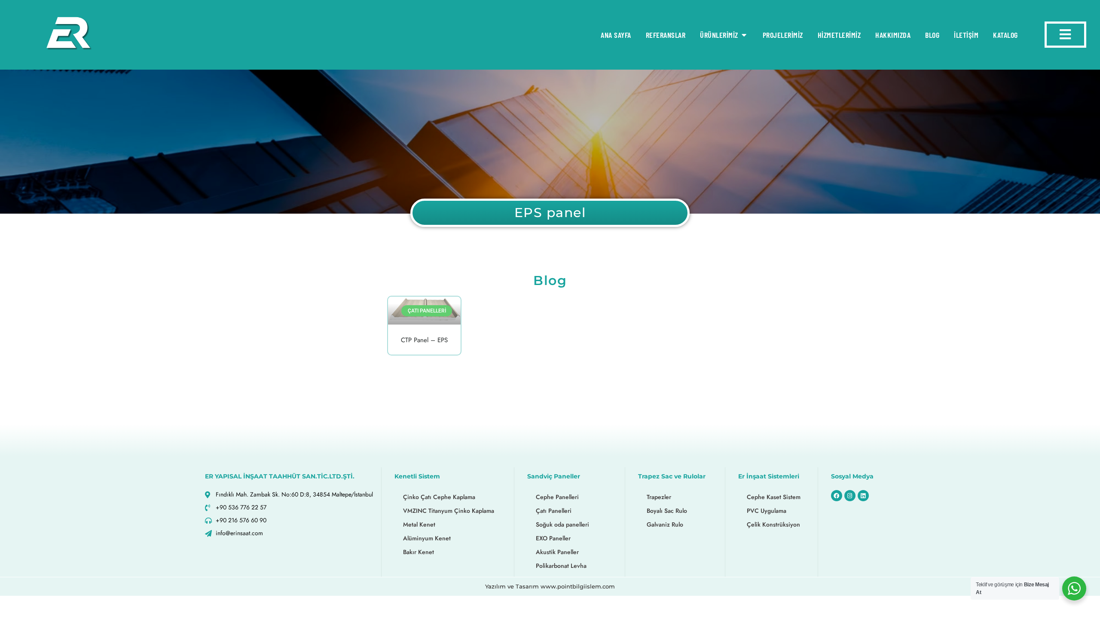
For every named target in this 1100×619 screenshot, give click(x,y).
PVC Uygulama (766, 510)
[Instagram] (850, 495)
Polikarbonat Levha (561, 565)
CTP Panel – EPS (424, 340)
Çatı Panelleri (553, 510)
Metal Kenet (419, 524)
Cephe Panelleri (557, 497)
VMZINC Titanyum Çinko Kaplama (448, 510)
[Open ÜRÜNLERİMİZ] (744, 35)
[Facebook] (836, 495)
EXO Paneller (553, 538)
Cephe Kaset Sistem (774, 497)
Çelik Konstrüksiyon (773, 524)
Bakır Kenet (418, 552)
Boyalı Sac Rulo (667, 510)
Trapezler (659, 497)
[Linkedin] (863, 495)
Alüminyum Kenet (427, 538)
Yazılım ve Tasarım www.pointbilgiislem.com (550, 586)
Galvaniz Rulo (665, 524)
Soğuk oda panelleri (562, 524)
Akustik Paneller (557, 552)
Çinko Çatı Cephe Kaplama (439, 497)
